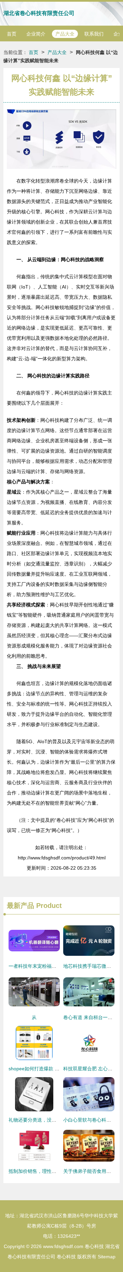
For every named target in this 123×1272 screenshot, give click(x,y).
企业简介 (35, 34)
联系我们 (94, 34)
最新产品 (20, 905)
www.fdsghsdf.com (63, 1246)
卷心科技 (94, 1246)
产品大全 (64, 34)
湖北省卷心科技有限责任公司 (38, 13)
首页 (11, 34)
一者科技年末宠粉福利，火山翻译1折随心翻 (55, 966)
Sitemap (106, 1256)
